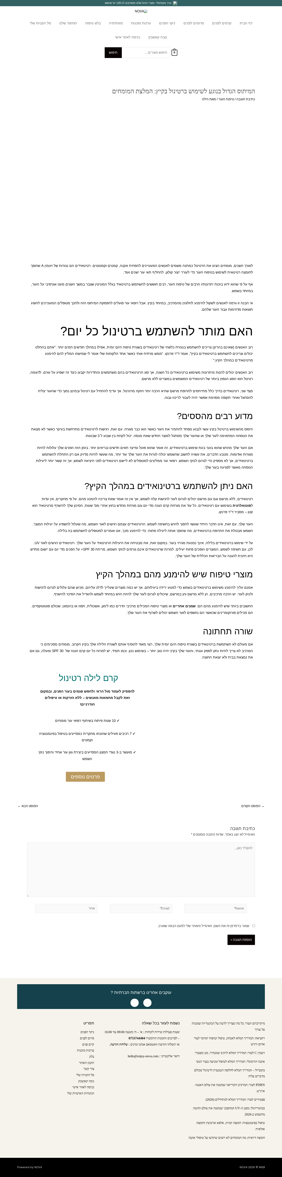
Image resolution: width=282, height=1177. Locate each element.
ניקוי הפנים (87, 1032)
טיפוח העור (226, 99)
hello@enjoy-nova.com (143, 1056)
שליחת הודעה (119, 1044)
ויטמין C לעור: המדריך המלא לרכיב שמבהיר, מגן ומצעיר (230, 1053)
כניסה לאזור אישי (83, 1087)
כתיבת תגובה (245, 99)
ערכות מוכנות (85, 1050)
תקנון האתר (86, 1063)
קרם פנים (88, 1044)
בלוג (91, 1056)
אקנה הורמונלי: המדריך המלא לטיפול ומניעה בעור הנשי (230, 1061)
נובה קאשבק (86, 1081)
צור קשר (88, 1068)
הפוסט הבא (28, 806)
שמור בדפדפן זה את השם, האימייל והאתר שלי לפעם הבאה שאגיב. (203, 926)
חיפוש (113, 52)
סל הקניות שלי (85, 1075)
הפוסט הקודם (252, 806)
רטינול (198, 266)
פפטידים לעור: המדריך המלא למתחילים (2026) (235, 1099)
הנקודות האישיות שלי (80, 1093)
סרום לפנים (87, 1038)
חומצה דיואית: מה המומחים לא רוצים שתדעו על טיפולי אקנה (226, 1137)
